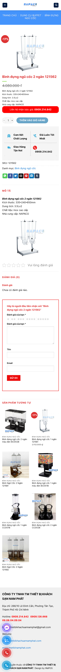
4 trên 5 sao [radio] (30, 319)
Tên (9, 349)
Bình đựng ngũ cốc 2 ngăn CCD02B (44, 526)
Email (10, 363)
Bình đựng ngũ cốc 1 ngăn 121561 (44, 440)
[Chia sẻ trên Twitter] (15, 175)
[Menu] (5, 5)
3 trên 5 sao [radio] (20, 319)
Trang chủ (10, 15)
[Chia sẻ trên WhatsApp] (5, 175)
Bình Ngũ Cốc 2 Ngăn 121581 (12, 484)
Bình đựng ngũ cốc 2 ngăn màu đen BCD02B (14, 440)
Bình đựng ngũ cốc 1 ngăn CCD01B (14, 526)
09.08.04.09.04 (11, 620)
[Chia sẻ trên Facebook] (10, 175)
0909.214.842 (21, 616)
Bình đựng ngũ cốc (25, 168)
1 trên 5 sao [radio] (7, 319)
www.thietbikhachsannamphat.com (21, 640)
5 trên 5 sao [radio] (42, 319)
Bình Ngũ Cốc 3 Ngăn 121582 (12, 568)
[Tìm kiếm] (56, 5)
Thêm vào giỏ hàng (32, 120)
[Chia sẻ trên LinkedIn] (31, 175)
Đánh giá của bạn (16, 314)
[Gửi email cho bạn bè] (21, 175)
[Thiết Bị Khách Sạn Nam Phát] (30, 5)
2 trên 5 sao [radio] (13, 319)
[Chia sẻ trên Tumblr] (36, 175)
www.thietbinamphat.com (16, 647)
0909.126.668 (39, 616)
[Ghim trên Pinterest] (26, 175)
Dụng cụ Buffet (30, 15)
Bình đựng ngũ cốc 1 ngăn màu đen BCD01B (44, 484)
